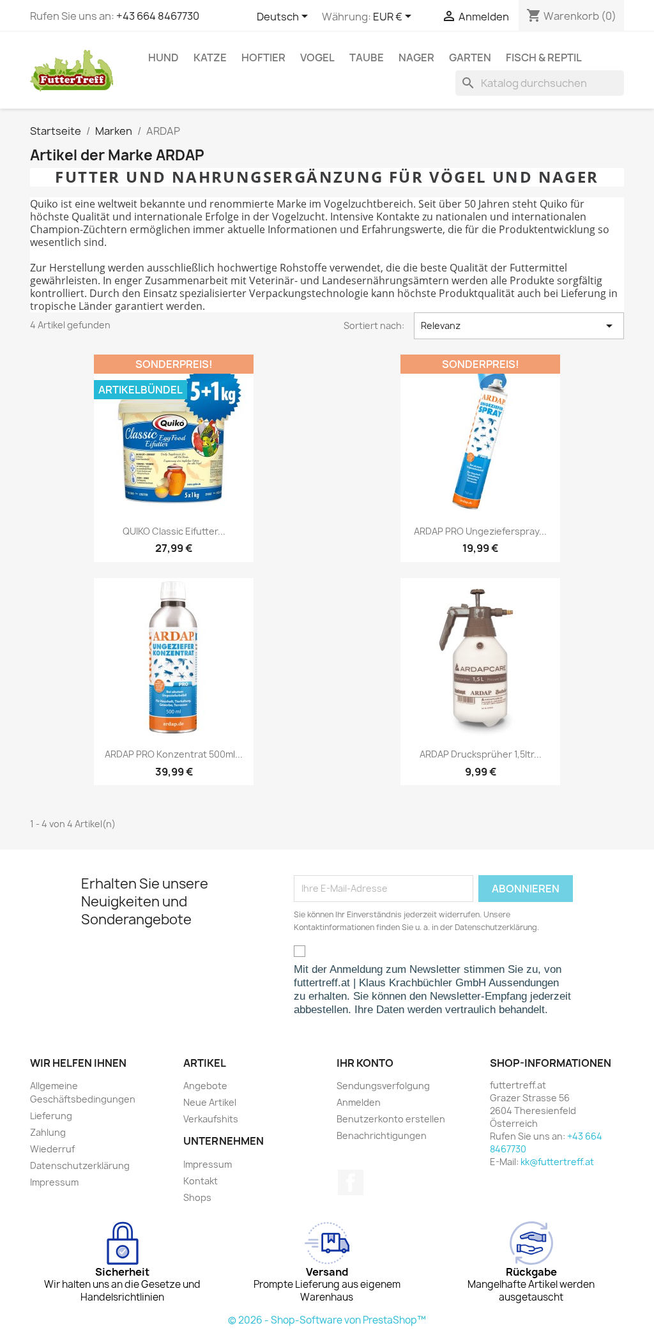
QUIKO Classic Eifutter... (174, 531)
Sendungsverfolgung (383, 1086)
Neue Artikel (209, 1102)
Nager (416, 57)
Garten (470, 57)
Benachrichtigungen (382, 1135)
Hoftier (263, 57)
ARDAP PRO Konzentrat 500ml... (174, 754)
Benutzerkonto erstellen (391, 1119)
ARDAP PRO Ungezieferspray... (480, 531)
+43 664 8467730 (157, 16)
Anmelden (359, 1102)
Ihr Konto (365, 1063)
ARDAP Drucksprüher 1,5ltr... (481, 754)
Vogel (317, 57)
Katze (210, 57)
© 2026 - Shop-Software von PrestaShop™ (327, 1320)
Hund (163, 57)
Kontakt (200, 1181)
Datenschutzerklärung (80, 1165)
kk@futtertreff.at (557, 1162)
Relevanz (519, 325)
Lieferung (51, 1116)
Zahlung (48, 1132)
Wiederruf (52, 1149)
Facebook (350, 1182)
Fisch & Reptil (544, 57)
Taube (366, 57)
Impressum (54, 1182)
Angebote (205, 1086)
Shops (197, 1197)
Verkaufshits (210, 1119)
